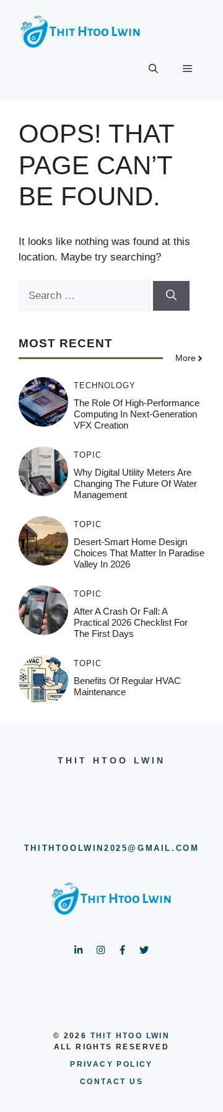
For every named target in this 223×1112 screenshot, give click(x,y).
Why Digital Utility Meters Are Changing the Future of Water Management (135, 483)
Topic (88, 455)
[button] (153, 68)
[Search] (171, 296)
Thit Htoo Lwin (130, 1035)
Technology (105, 385)
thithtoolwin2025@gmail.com (111, 848)
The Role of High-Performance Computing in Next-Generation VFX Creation (136, 414)
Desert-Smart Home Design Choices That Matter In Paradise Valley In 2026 (139, 552)
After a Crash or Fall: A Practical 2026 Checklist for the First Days (131, 622)
